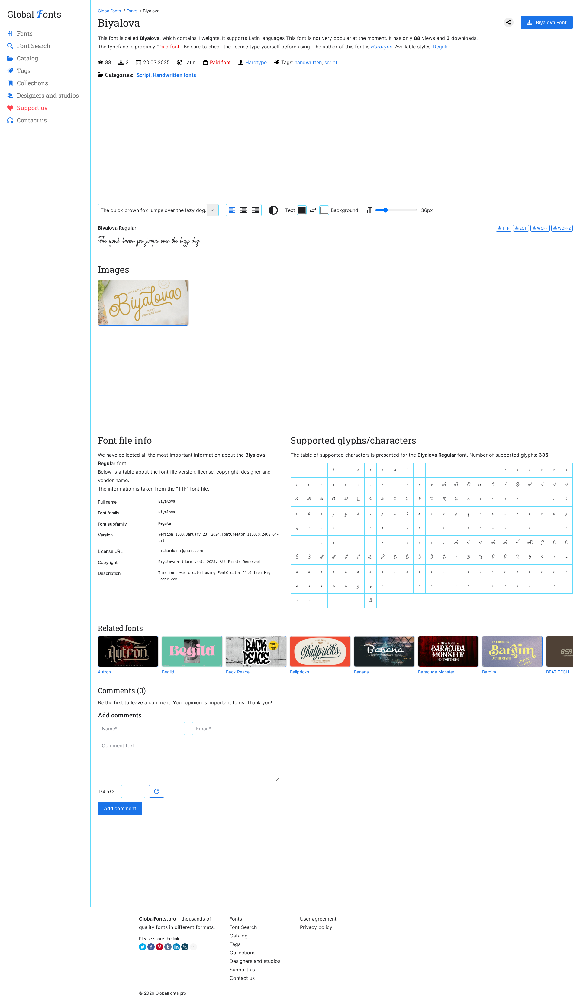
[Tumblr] (168, 946)
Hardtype (381, 47)
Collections (242, 953)
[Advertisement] (45, 227)
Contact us (242, 978)
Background (344, 210)
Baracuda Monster (436, 671)
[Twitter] (142, 946)
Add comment (120, 808)
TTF (505, 228)
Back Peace (238, 671)
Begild (168, 671)
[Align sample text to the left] (232, 210)
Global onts (34, 14)
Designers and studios (255, 961)
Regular (442, 47)
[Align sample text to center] (244, 210)
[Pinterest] (159, 946)
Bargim (489, 671)
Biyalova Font (551, 22)
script (330, 62)
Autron (104, 671)
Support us (242, 970)
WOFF (542, 228)
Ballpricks (299, 671)
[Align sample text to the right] (256, 210)
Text (290, 210)
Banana (361, 671)
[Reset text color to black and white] (273, 210)
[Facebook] (151, 946)
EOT (523, 228)
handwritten (308, 62)
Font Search (243, 927)
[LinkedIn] (176, 946)
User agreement (318, 919)
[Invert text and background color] (312, 210)
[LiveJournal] (184, 946)
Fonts (236, 919)
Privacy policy (316, 927)
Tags (235, 944)
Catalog (239, 936)
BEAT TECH (557, 671)
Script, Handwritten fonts (166, 75)
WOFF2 (564, 228)
